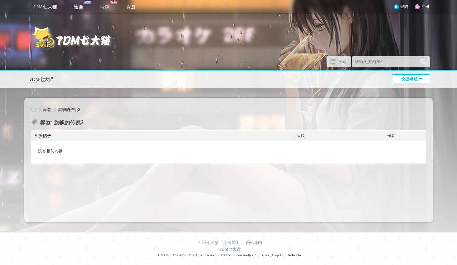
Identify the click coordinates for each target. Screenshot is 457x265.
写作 (104, 6)
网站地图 (254, 242)
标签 (47, 109)
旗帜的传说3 (69, 109)
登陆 (404, 6)
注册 (425, 6)
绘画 (78, 6)
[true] (423, 61)
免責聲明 (231, 242)
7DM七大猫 (45, 6)
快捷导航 (409, 79)
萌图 (130, 6)
